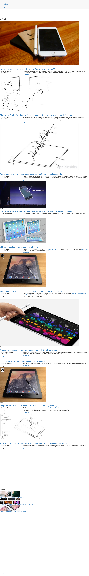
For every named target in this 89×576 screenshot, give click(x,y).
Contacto (5, 3)
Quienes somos (7, 6)
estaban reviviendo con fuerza (51, 249)
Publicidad (4, 573)
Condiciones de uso (6, 570)
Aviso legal (4, 574)
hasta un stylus (84, 249)
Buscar (5, 2)
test (4, 7)
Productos (6, 4)
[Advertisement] (32, 13)
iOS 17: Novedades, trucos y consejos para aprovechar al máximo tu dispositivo (16, 504)
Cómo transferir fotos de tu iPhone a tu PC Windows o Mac (12, 497)
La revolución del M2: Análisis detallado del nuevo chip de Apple (13, 511)
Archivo (5, 0)
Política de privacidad (6, 572)
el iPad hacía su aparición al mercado (48, 407)
